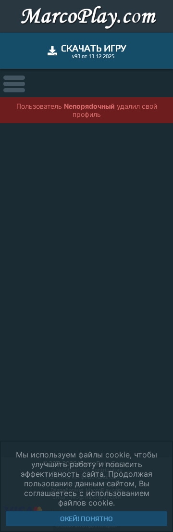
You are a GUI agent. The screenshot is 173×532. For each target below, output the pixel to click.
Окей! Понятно (86, 518)
